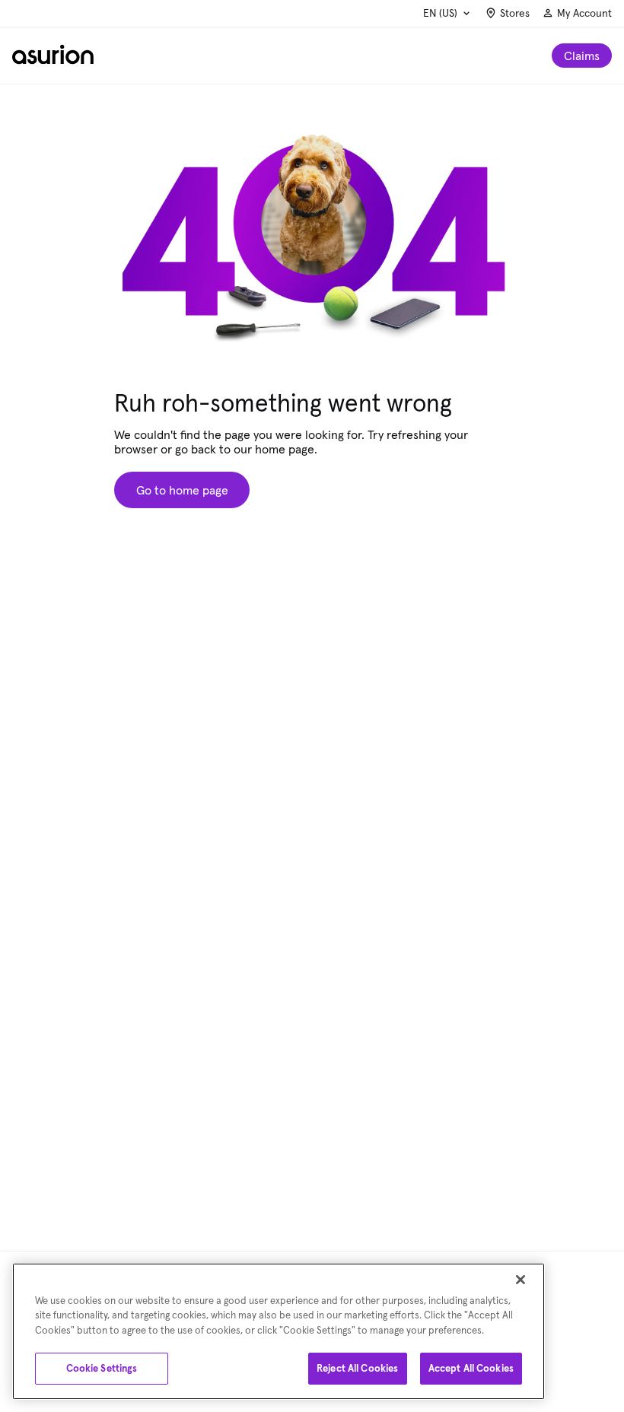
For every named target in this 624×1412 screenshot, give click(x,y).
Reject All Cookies (357, 1368)
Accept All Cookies (471, 1368)
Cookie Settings (102, 1368)
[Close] (520, 1279)
